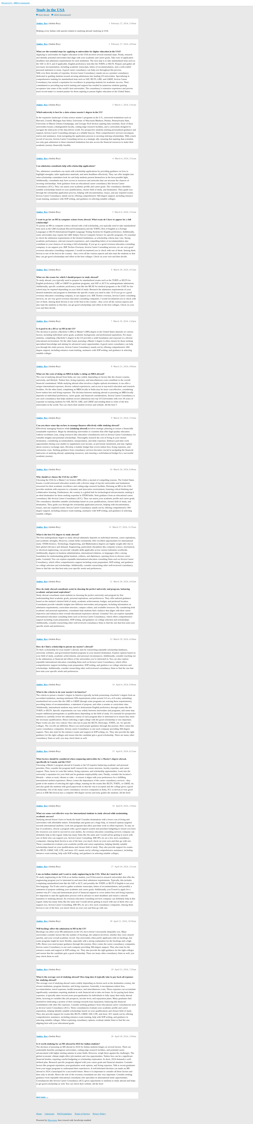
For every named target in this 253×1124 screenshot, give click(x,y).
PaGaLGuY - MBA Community (15, 3)
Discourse (52, 1120)
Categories (49, 1114)
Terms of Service (82, 1114)
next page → (42, 1097)
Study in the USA (50, 10)
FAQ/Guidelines (64, 1114)
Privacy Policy (99, 1114)
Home (39, 1114)
